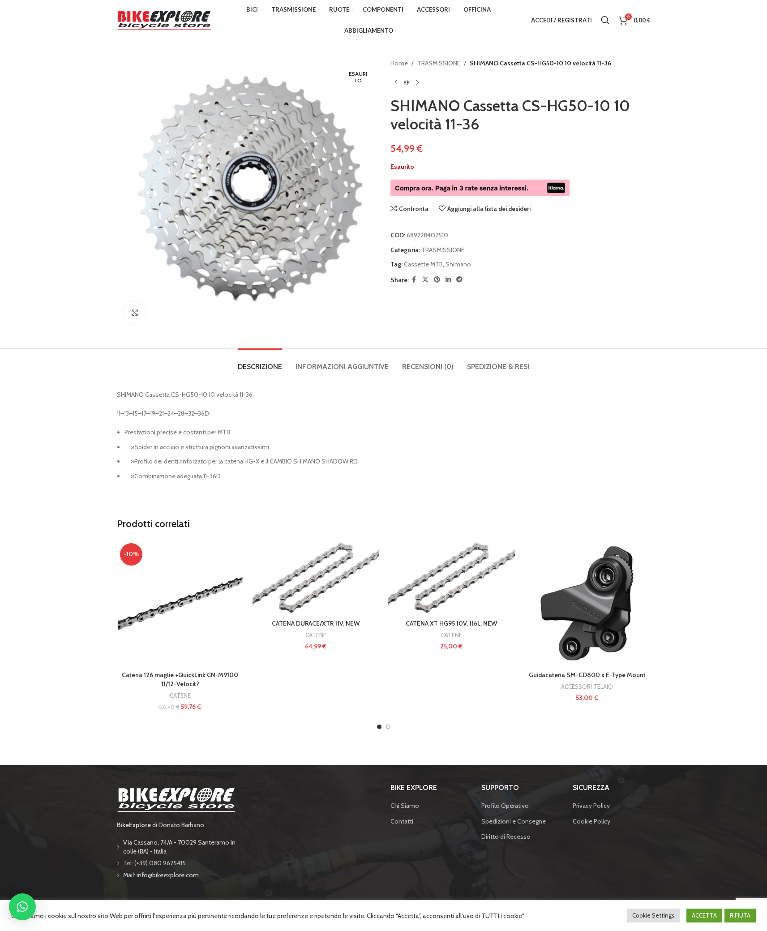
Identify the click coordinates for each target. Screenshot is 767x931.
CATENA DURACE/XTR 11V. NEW (316, 623)
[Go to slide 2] (388, 727)
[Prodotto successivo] (417, 82)
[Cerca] (605, 20)
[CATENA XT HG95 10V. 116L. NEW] (451, 577)
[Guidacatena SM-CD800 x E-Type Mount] (587, 603)
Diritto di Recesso (506, 836)
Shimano (458, 264)
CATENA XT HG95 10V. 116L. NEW (451, 623)
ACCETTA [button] (704, 915)
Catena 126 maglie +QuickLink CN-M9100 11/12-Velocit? (180, 679)
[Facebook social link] (414, 280)
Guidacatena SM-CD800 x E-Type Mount (587, 675)
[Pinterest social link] (437, 280)
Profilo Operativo (505, 806)
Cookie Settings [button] (653, 915)
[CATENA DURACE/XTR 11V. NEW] (316, 577)
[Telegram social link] (459, 280)
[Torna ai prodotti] (406, 82)
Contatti (401, 821)
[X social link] (425, 280)
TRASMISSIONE (438, 63)
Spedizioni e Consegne (513, 821)
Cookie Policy (591, 821)
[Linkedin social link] (448, 280)
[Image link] (176, 799)
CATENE (180, 695)
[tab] (260, 362)
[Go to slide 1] (379, 727)
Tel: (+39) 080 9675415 (154, 863)
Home (399, 63)
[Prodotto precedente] (395, 82)
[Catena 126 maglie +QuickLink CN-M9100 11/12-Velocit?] (180, 603)
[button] (22, 906)
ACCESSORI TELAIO (587, 686)
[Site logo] (164, 19)
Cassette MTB (423, 264)
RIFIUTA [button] (740, 915)
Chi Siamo (404, 806)
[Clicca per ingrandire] (135, 312)
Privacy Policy (591, 806)
